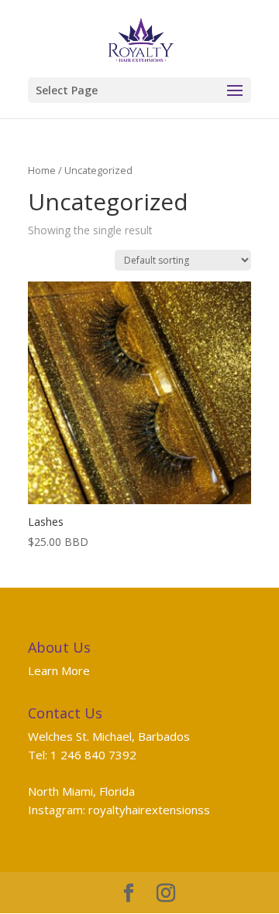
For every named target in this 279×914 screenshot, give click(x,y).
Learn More (59, 670)
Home (42, 170)
